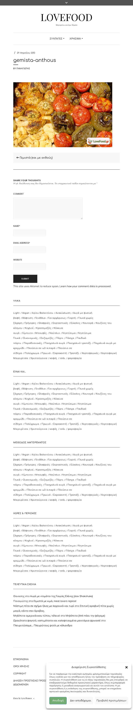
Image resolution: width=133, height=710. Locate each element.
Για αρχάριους (57, 318)
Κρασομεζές (43, 328)
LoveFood (66, 16)
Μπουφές (41, 333)
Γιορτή (72, 318)
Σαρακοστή (60, 353)
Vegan (26, 313)
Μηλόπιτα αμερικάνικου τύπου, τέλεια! (36, 616)
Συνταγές (56, 38)
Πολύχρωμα (32, 353)
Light (16, 313)
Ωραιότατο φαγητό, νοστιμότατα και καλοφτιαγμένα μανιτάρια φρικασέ (57, 620)
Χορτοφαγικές (90, 353)
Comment (18, 193)
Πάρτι (59, 338)
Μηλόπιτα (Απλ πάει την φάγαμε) (85, 616)
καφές (53, 358)
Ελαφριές (44, 323)
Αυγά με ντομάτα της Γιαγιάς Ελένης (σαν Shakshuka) (61, 596)
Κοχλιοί (29, 328)
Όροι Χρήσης (21, 666)
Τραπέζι (74, 353)
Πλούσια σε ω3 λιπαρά (41, 348)
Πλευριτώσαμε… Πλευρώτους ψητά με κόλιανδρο (42, 625)
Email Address (21, 242)
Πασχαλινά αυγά (54, 343)
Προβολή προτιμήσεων (111, 700)
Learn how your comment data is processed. (85, 286)
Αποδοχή (58, 700)
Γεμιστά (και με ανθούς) (36, 157)
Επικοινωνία (21, 659)
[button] (126, 667)
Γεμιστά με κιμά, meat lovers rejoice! (55, 601)
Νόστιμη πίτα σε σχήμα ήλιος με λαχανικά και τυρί (43, 606)
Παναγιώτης (23, 68)
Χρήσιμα (76, 38)
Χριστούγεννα (38, 358)
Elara (15, 698)
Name (16, 226)
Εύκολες (75, 323)
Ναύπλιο (54, 333)
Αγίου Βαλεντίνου (42, 313)
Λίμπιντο (27, 333)
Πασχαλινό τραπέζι (79, 343)
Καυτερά (88, 323)
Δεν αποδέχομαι (80, 700)
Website (17, 259)
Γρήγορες (30, 323)
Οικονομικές (30, 338)
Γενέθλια (40, 318)
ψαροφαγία (75, 358)
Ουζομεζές (47, 338)
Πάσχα (70, 338)
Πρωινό (46, 353)
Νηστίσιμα (69, 333)
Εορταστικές (60, 323)
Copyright (19, 674)
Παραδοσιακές (33, 343)
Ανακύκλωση (63, 313)
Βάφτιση (27, 318)
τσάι (62, 358)
